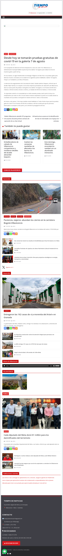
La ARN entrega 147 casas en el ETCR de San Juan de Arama (30, 344)
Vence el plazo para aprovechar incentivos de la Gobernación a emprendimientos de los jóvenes (27, 480)
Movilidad (6, 216)
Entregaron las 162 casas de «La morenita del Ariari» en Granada (30, 316)
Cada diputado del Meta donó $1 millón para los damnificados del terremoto (26, 436)
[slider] (57, 365)
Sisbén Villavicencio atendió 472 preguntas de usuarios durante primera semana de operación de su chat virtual (17, 118)
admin (13, 64)
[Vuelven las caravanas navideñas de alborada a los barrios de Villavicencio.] (31, 131)
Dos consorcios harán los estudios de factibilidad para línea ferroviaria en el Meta (36, 241)
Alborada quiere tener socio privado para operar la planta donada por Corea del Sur (24, 483)
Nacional (13, 216)
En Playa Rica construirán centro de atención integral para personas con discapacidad (34, 335)
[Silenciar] (54, 366)
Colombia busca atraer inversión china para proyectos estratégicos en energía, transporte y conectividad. (36, 258)
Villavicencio (12, 54)
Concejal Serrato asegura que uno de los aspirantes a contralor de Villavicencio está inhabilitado (36, 464)
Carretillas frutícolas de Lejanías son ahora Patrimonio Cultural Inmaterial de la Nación (36, 249)
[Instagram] (13, 109)
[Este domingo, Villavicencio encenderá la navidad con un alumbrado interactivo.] (52, 131)
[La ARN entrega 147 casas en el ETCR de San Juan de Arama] (7, 345)
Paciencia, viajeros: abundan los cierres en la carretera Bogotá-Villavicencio (29, 221)
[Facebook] (5, 109)
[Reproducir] (4, 366)
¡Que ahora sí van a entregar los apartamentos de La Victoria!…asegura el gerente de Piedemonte (28, 477)
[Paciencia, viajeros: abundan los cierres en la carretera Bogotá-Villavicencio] (31, 198)
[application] (31, 365)
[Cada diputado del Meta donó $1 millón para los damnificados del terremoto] (31, 413)
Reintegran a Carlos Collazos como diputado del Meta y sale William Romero (35, 456)
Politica (6, 431)
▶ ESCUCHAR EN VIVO (11, 543)
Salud (6, 54)
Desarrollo (7, 310)
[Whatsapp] (11, 109)
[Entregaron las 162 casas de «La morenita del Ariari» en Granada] (31, 293)
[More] (16, 109)
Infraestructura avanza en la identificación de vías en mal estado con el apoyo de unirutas (45, 118)
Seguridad (20, 216)
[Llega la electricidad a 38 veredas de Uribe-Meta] (7, 353)
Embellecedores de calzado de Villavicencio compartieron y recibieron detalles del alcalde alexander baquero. (11, 149)
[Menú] (3, 17)
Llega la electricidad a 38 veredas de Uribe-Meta (27, 352)
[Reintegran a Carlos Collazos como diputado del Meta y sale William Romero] (7, 457)
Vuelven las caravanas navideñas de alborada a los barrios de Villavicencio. (29, 147)
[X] (8, 109)
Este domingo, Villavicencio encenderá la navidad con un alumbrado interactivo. (50, 147)
